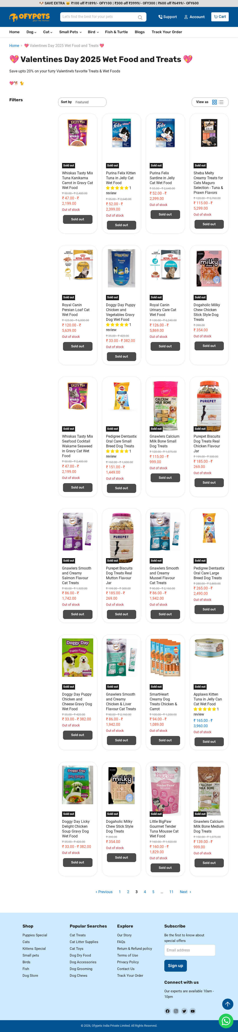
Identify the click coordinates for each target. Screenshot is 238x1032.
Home (14, 32)
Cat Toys (76, 949)
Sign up (175, 965)
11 (171, 892)
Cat (46, 32)
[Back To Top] (227, 1004)
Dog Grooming (81, 969)
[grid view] (214, 102)
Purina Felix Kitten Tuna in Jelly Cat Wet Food (121, 178)
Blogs (140, 32)
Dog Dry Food (80, 955)
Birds (26, 962)
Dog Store (30, 975)
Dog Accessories (83, 962)
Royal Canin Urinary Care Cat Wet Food (163, 310)
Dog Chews (78, 975)
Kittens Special (34, 949)
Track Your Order (167, 32)
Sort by (66, 102)
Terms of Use (127, 955)
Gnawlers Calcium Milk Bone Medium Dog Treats (209, 826)
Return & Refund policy (134, 949)
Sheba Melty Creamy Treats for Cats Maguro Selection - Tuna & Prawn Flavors (208, 183)
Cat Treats (78, 935)
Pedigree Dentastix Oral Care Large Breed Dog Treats (209, 573)
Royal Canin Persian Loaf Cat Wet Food (75, 310)
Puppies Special (35, 935)
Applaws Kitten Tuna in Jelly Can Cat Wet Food (208, 699)
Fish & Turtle (116, 32)
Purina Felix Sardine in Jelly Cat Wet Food (162, 178)
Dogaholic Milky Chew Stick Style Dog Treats (119, 826)
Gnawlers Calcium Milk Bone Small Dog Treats (164, 441)
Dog (30, 32)
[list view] (221, 102)
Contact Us (126, 969)
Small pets (31, 955)
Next (184, 892)
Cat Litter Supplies (84, 942)
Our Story (124, 935)
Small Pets (69, 32)
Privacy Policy (128, 962)
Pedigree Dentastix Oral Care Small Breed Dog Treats (121, 441)
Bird (92, 32)
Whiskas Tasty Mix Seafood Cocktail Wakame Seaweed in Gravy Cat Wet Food (77, 446)
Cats (26, 942)
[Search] (140, 17)
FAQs (121, 942)
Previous (104, 892)
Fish (26, 969)
